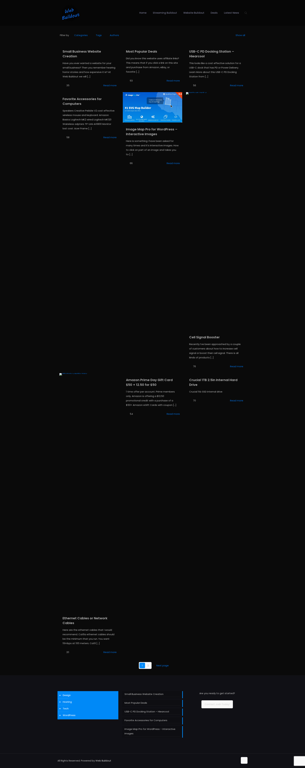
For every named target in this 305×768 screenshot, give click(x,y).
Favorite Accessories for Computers (146, 720)
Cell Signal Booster (204, 337)
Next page (162, 665)
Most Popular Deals (141, 51)
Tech (66, 708)
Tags (99, 35)
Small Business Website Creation (144, 694)
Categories (81, 35)
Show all (240, 35)
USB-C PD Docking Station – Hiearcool (147, 711)
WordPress (69, 715)
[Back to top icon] (244, 760)
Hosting (67, 702)
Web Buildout (103, 760)
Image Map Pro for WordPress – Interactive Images (150, 731)
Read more (110, 85)
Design (67, 695)
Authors (114, 35)
